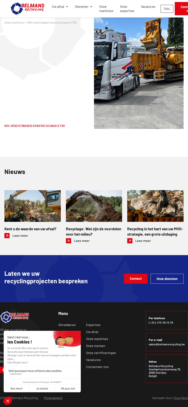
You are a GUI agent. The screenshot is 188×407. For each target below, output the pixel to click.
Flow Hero (180, 398)
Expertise (93, 325)
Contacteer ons (97, 367)
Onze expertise (127, 8)
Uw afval (92, 332)
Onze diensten (167, 279)
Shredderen (67, 325)
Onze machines (106, 8)
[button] (60, 6)
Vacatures (148, 6)
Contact (136, 278)
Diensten (81, 6)
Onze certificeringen (101, 353)
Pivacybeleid (53, 398)
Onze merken (95, 346)
